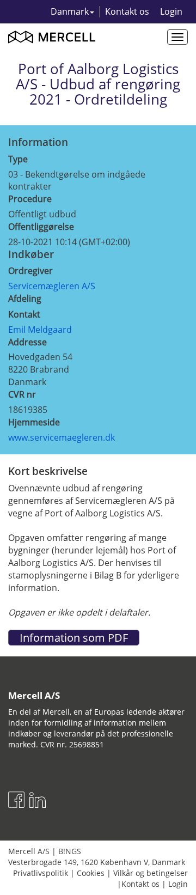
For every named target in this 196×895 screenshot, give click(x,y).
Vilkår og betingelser (150, 873)
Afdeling (24, 299)
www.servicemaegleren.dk (61, 437)
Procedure (30, 199)
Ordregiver (30, 271)
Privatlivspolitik (40, 873)
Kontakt (24, 314)
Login (171, 11)
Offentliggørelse (41, 227)
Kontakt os (127, 11)
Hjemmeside (34, 422)
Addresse (27, 342)
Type (18, 159)
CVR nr (22, 394)
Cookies (91, 873)
